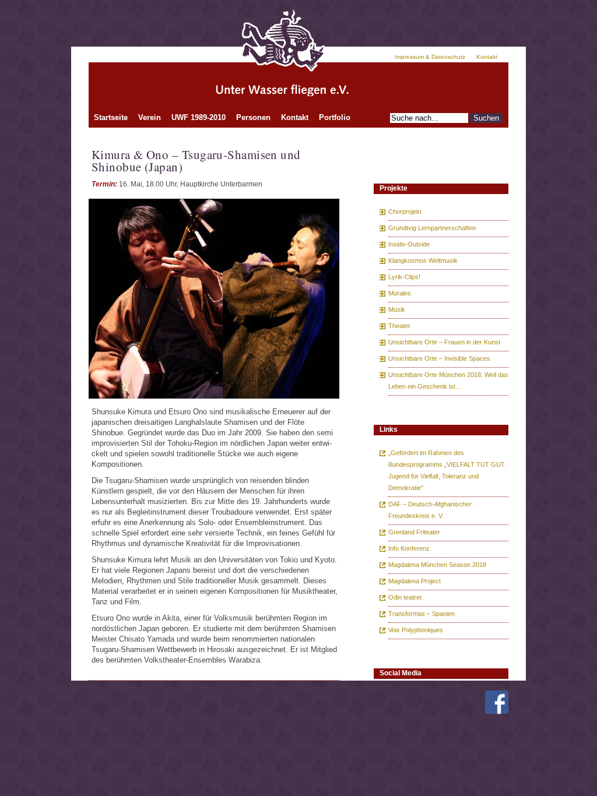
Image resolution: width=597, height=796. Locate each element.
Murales (399, 293)
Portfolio (334, 117)
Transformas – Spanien (421, 613)
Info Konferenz (409, 548)
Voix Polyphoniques (415, 629)
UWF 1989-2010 (198, 117)
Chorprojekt (405, 211)
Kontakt (486, 57)
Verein (149, 117)
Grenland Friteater (414, 532)
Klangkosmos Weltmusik (423, 260)
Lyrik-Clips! (404, 276)
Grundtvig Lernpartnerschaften (432, 227)
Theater (399, 325)
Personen (253, 117)
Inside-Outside (409, 244)
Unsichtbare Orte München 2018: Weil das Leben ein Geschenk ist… (448, 380)
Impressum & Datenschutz (430, 57)
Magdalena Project (414, 580)
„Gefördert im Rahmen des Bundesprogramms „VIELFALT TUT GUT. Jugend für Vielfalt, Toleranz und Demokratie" (447, 470)
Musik (396, 309)
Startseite (111, 117)
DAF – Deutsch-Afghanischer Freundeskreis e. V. (430, 510)
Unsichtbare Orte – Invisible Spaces (439, 358)
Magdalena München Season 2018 (437, 564)
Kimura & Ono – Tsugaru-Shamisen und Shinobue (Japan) (196, 160)
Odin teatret (405, 597)
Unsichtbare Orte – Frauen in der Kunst (444, 342)
